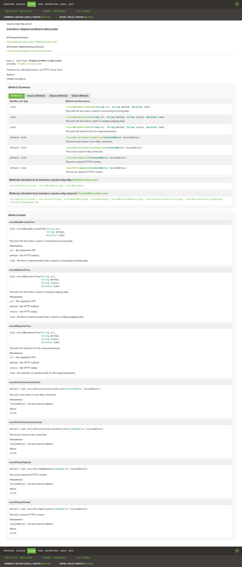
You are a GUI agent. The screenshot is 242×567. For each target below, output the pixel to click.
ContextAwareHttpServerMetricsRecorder (29, 50)
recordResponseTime (78, 127)
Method (46, 17)
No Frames (60, 11)
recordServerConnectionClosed (163, 199)
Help (71, 4)
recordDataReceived (50, 185)
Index (63, 4)
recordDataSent (74, 185)
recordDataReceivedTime (80, 107)
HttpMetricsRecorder (46, 41)
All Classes (83, 11)
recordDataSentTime (78, 117)
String (100, 107)
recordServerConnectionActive (84, 137)
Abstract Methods (58, 96)
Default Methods (80, 96)
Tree (40, 4)
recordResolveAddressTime (127, 199)
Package (20, 4)
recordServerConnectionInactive (86, 147)
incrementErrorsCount (23, 185)
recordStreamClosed (78, 157)
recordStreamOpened (78, 168)
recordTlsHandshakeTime (24, 202)
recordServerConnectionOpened (203, 199)
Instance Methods (36, 96)
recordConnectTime (50, 199)
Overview (8, 4)
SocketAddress (112, 137)
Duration (137, 107)
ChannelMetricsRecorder (20, 41)
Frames (47, 11)
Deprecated (51, 4)
